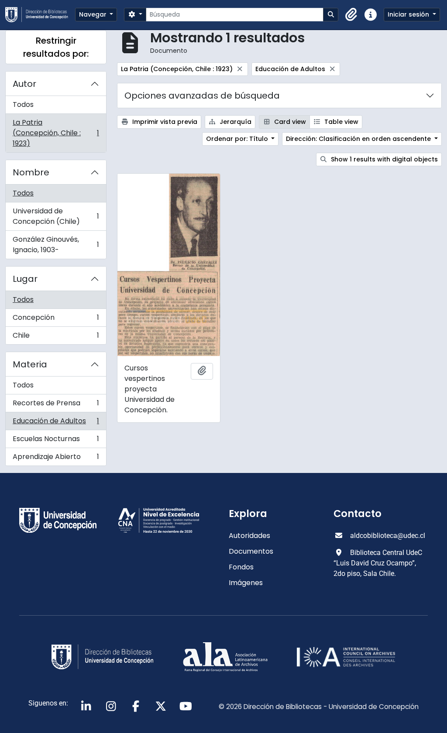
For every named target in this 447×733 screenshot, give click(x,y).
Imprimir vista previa (164, 121)
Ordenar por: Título (238, 138)
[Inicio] (40, 14)
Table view (340, 121)
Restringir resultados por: (56, 47)
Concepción (55, 319)
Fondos (241, 567)
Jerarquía (234, 121)
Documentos (251, 551)
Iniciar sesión (409, 14)
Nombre (31, 172)
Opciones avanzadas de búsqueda (202, 95)
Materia (30, 364)
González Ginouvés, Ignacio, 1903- (55, 244)
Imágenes (246, 583)
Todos (23, 104)
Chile (55, 337)
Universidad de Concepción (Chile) (55, 216)
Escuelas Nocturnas (55, 441)
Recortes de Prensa (55, 405)
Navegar (93, 14)
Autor (24, 84)
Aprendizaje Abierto (55, 459)
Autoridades (249, 536)
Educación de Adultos (55, 423)
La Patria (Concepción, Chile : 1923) (55, 132)
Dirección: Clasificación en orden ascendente (359, 138)
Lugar (25, 279)
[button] (351, 14)
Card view (289, 121)
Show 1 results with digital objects (383, 159)
